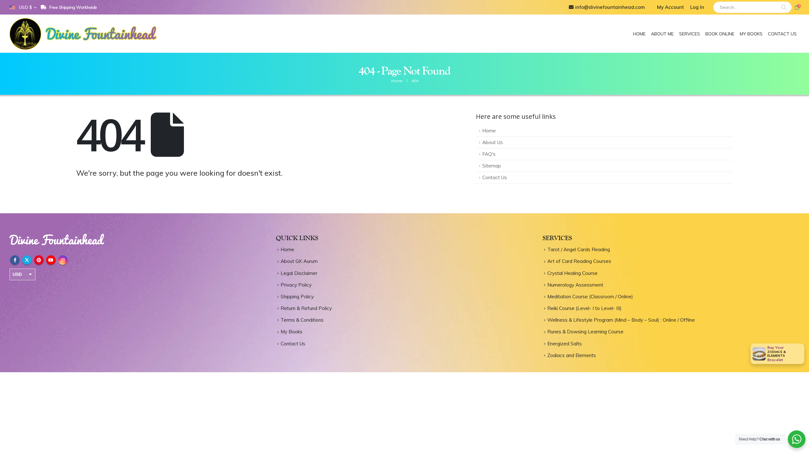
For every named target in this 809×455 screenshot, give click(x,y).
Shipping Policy (297, 297)
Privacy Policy (296, 285)
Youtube (51, 260)
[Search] (784, 7)
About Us (492, 142)
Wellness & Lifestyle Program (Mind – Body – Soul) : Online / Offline (621, 320)
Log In (697, 7)
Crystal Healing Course (572, 273)
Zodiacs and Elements (571, 355)
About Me (662, 34)
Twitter (27, 260)
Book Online (719, 34)
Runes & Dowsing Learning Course (585, 332)
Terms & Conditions (302, 320)
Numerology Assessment (575, 285)
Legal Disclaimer (299, 273)
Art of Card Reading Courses (579, 261)
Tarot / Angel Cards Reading (578, 249)
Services (689, 34)
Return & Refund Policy (306, 308)
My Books (751, 34)
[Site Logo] (84, 34)
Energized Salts (564, 344)
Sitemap (491, 166)
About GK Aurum (299, 261)
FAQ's (489, 154)
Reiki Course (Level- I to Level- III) (584, 308)
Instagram (63, 260)
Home (639, 34)
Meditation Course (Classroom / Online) (590, 297)
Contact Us (782, 34)
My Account (670, 7)
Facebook (15, 260)
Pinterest (39, 260)
